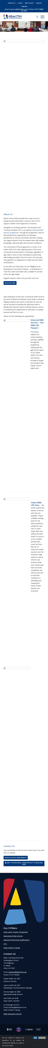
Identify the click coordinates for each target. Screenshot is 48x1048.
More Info (42, 1037)
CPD (5, 944)
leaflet (36, 332)
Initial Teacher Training (12, 948)
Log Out (39, 3)
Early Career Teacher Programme (16, 932)
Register (25, 6)
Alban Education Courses (13, 1014)
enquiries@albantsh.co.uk (18, 9)
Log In (20, 3)
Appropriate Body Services (13, 936)
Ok (35, 1037)
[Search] (36, 16)
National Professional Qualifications (16, 940)
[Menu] (41, 16)
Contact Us (11, 3)
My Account (29, 3)
